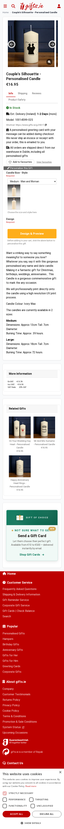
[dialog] (32, 799)
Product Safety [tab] (17, 99)
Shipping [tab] (22, 93)
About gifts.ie (16, 681)
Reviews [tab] (36, 93)
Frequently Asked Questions (20, 589)
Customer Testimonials (16, 694)
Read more (30, 786)
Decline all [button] (47, 814)
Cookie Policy (11, 710)
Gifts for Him (10, 660)
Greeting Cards (11, 666)
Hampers (8, 639)
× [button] (60, 772)
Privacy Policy (11, 705)
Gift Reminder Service (16, 600)
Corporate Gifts (12, 671)
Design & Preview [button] (32, 233)
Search (7, 616)
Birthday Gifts (11, 644)
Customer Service (19, 582)
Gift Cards (9, 611)
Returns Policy (11, 699)
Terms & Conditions (14, 716)
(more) (53, 114)
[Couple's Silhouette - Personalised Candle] (31, 43)
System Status (12, 727)
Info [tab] (11, 93)
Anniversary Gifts (13, 650)
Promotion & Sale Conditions (20, 721)
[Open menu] (5, 6)
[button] (32, 823)
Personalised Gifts (14, 633)
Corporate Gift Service (16, 605)
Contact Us (15, 763)
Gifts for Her (10, 655)
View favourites (44, 162)
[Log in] (59, 6)
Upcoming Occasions (15, 732)
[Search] (13, 6)
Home (11, 573)
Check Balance (26, 611)
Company (8, 688)
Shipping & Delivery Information (21, 594)
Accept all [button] (16, 814)
